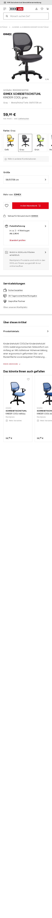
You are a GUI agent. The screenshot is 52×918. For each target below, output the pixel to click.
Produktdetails (11, 331)
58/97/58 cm (12, 179)
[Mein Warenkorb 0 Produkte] (47, 9)
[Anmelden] (36, 9)
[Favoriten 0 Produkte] (42, 9)
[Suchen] (6, 16)
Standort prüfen (17, 240)
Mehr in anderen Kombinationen (22, 159)
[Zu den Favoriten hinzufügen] (6, 205)
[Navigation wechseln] (4, 9)
